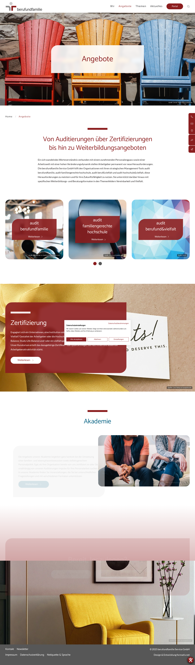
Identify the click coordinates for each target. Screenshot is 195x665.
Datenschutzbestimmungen (118, 323)
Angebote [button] (125, 6)
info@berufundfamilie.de (121, 571)
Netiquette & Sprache (58, 655)
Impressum (11, 655)
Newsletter (22, 649)
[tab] (95, 263)
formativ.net (183, 654)
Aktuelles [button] (156, 6)
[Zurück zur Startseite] (23, 6)
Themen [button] (141, 6)
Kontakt (9, 649)
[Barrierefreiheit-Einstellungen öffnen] (191, 660)
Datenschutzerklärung (32, 655)
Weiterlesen (24, 360)
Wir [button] (112, 6)
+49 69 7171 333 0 (73, 571)
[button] (188, 6)
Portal (175, 6)
